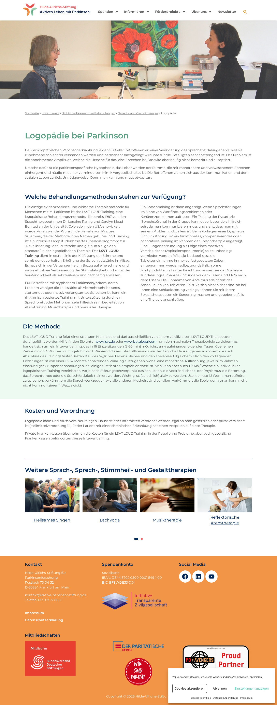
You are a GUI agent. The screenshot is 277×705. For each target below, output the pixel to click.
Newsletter (227, 12)
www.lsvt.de (105, 341)
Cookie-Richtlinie (201, 697)
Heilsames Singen (52, 520)
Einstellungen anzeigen (252, 688)
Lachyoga (110, 520)
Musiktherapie (167, 520)
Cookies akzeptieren (190, 688)
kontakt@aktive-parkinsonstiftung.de (56, 595)
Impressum (246, 697)
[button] (245, 11)
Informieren (134, 12)
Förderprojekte (167, 12)
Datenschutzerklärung (225, 697)
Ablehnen (220, 688)
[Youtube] (211, 576)
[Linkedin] (198, 576)
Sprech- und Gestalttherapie (138, 113)
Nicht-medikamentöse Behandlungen (88, 113)
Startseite (32, 113)
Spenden (105, 12)
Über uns (199, 12)
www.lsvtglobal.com (140, 341)
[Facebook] (185, 576)
